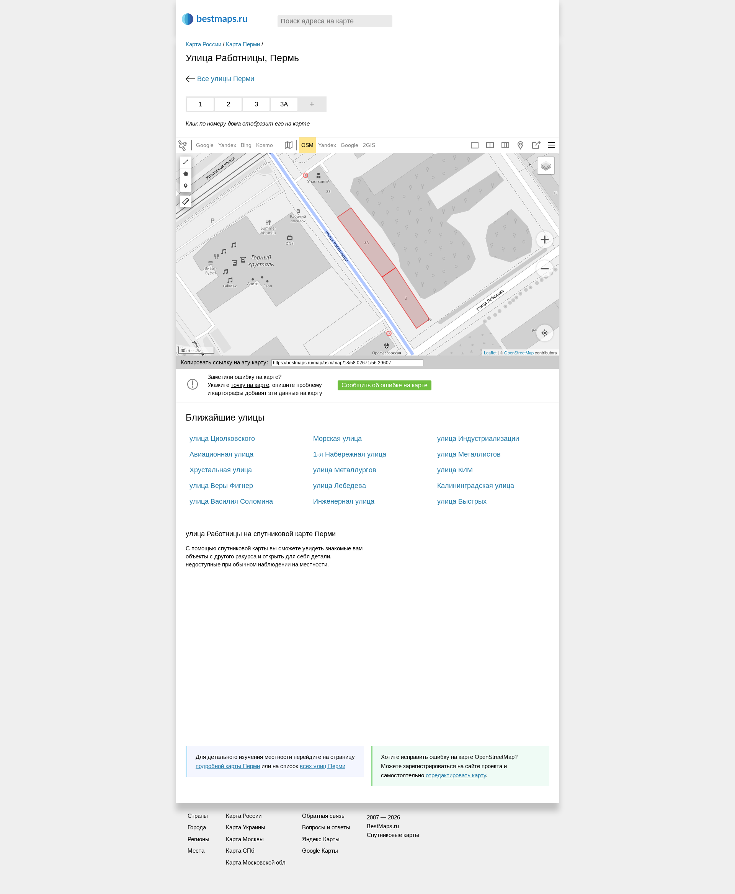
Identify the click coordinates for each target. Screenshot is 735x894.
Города (197, 827)
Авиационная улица (221, 454)
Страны (198, 815)
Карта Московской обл (256, 862)
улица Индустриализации (478, 438)
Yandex (227, 145)
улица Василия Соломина (231, 501)
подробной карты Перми (228, 766)
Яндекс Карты (321, 839)
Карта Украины (245, 827)
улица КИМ (455, 470)
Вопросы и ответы (326, 827)
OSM (307, 145)
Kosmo (264, 145)
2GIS (369, 145)
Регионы (198, 839)
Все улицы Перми (225, 79)
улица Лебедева (339, 485)
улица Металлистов (469, 454)
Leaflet (490, 352)
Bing (246, 145)
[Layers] (545, 165)
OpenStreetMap (519, 352)
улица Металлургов (344, 470)
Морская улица (337, 438)
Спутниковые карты (393, 835)
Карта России (203, 44)
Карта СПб (240, 850)
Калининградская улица (475, 485)
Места (196, 850)
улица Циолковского (222, 438)
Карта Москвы (245, 839)
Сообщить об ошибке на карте (384, 385)
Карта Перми (243, 44)
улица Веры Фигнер (221, 485)
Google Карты (320, 850)
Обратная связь (323, 815)
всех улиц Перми (322, 766)
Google (205, 145)
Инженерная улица (343, 501)
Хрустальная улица (220, 470)
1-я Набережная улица (349, 454)
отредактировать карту (456, 775)
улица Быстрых (462, 501)
